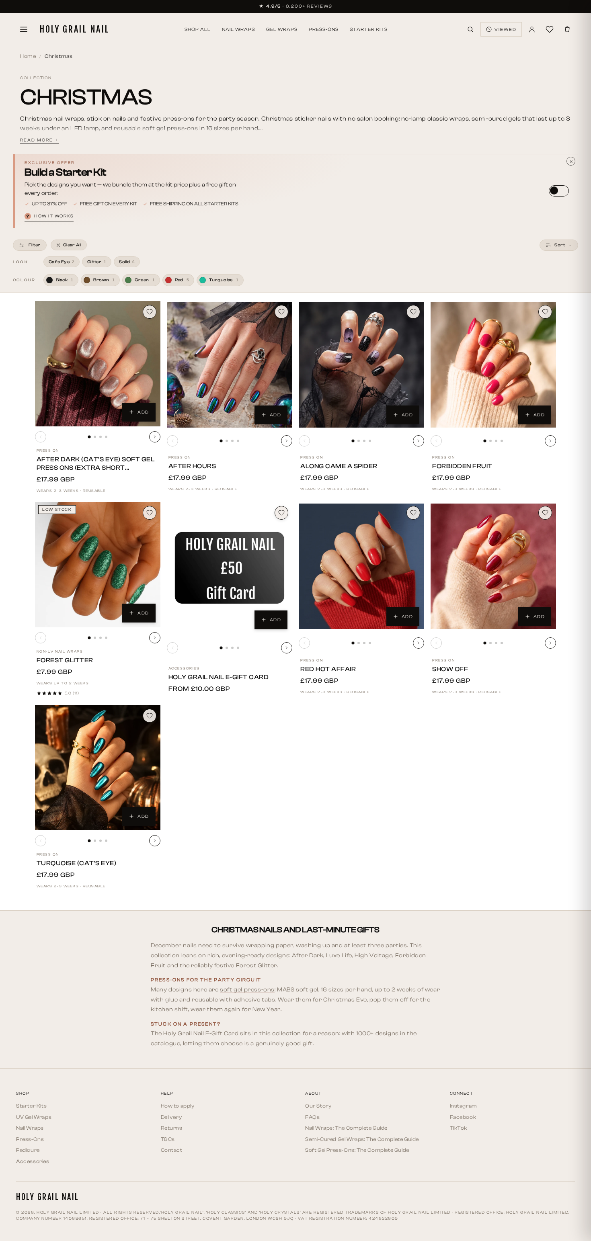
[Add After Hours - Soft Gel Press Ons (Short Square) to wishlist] (281, 312)
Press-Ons (324, 29)
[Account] (532, 29)
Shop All (198, 29)
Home (28, 56)
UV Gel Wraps (33, 1117)
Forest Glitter (65, 660)
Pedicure (28, 1150)
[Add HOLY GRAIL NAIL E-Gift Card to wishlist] (281, 513)
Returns (172, 1128)
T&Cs (168, 1139)
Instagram (463, 1106)
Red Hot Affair (328, 669)
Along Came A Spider (339, 466)
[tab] (89, 436)
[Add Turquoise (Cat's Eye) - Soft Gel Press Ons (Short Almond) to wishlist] (149, 716)
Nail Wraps (238, 29)
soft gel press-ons (247, 989)
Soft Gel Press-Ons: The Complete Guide (357, 1150)
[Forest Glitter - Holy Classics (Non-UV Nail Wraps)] (97, 564)
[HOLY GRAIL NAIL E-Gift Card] (229, 568)
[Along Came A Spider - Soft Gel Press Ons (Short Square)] (361, 365)
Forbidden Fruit (462, 466)
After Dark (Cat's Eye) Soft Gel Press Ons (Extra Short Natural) (96, 468)
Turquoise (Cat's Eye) (77, 863)
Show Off (450, 669)
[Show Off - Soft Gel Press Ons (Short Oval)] (493, 566)
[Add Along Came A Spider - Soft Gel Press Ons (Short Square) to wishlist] (413, 312)
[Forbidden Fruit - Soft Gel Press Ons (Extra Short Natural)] (493, 365)
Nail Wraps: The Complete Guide (346, 1128)
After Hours (192, 466)
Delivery (171, 1117)
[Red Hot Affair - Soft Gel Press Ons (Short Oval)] (361, 566)
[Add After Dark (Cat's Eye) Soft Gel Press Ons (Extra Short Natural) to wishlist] (149, 312)
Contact (172, 1150)
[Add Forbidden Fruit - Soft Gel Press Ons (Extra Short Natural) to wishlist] (545, 312)
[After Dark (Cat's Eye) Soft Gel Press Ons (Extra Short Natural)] (97, 363)
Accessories (32, 1161)
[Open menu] (23, 29)
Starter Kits (369, 29)
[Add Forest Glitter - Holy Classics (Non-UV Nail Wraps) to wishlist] (149, 513)
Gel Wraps (282, 29)
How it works (50, 216)
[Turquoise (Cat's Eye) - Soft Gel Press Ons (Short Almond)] (97, 767)
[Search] (470, 29)
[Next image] (154, 436)
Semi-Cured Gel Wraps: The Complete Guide (362, 1139)
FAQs (312, 1117)
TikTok (459, 1128)
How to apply (178, 1106)
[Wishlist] (549, 29)
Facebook (463, 1117)
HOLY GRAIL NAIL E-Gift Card (218, 677)
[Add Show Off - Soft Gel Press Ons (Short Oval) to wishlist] (545, 513)
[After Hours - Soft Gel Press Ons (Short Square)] (229, 365)
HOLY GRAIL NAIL (74, 29)
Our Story (318, 1106)
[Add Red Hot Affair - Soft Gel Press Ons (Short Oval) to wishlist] (413, 513)
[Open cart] (567, 29)
